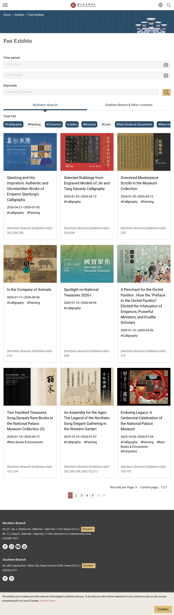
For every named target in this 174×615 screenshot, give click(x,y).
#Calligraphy (13, 124)
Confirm (163, 609)
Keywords (10, 85)
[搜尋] (169, 5)
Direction (87, 529)
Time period (11, 57)
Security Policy (47, 600)
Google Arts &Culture (24, 546)
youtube (18, 546)
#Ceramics (53, 124)
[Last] (103, 495)
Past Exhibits (36, 14)
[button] (5, 5)
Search (166, 92)
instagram (11, 546)
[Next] (98, 495)
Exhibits (19, 14)
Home (7, 14)
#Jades (72, 124)
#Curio (106, 124)
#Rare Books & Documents (134, 124)
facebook (5, 546)
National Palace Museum (83, 5)
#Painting (34, 124)
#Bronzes (89, 124)
